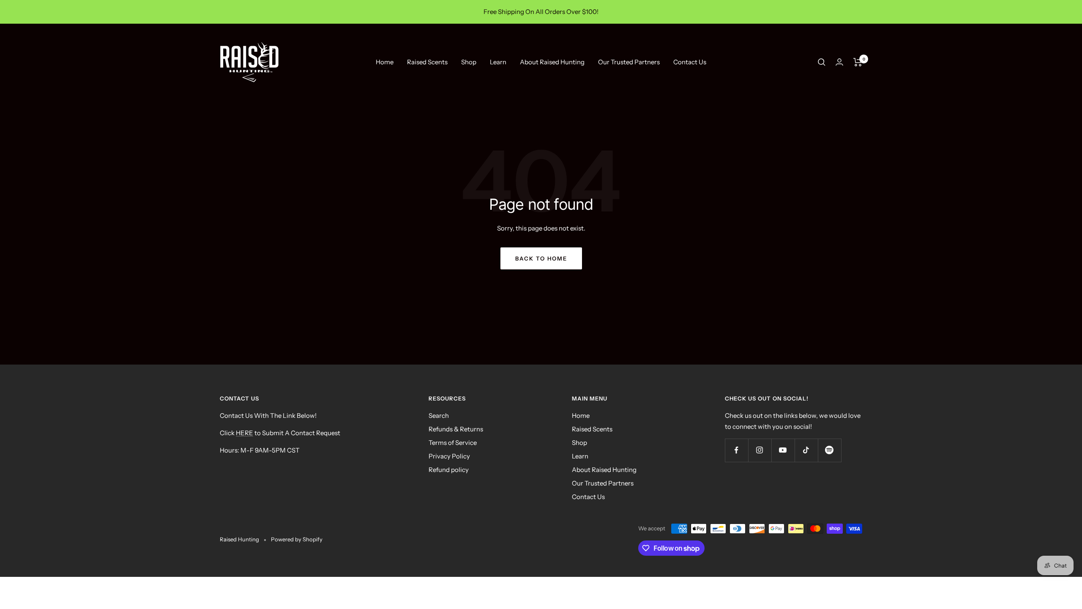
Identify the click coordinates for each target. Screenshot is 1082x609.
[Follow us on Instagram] (759, 450)
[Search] (821, 62)
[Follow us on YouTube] (783, 450)
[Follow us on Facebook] (736, 450)
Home (384, 62)
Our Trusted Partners (629, 62)
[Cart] (857, 62)
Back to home (541, 258)
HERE (244, 433)
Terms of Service (453, 443)
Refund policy (449, 470)
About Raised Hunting (552, 62)
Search (439, 415)
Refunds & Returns (456, 429)
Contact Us (689, 62)
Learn (498, 62)
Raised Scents (427, 62)
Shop (468, 62)
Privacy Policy (449, 456)
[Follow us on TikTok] (806, 450)
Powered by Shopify (296, 539)
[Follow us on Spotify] (829, 450)
